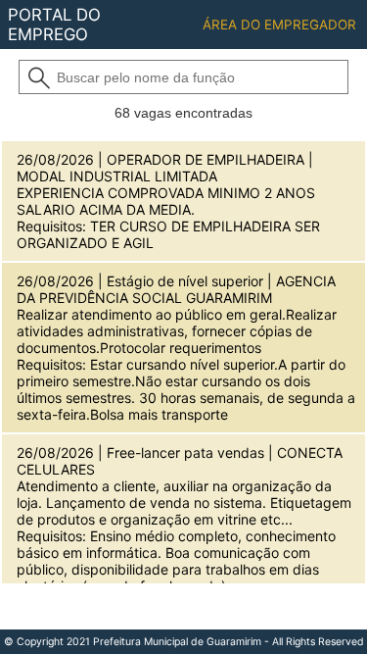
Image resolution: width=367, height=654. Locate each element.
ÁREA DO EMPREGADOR (279, 24)
